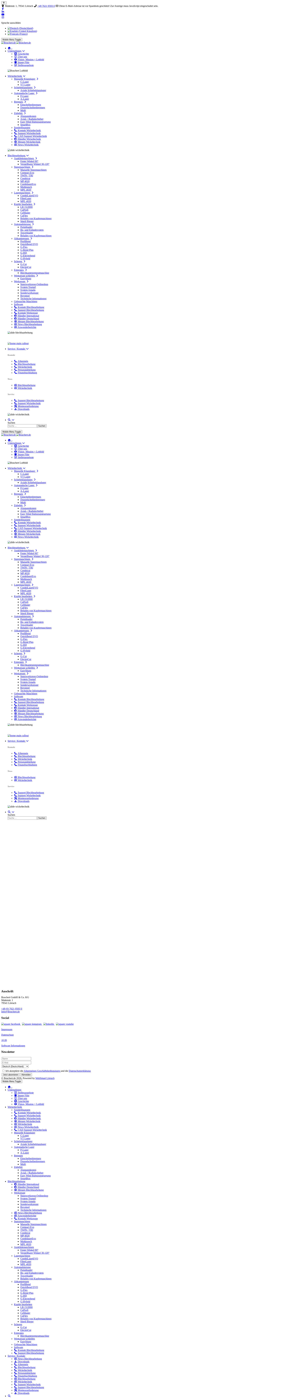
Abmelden (26, 1075)
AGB (4, 1040)
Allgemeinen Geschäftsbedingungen (42, 1071)
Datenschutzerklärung (80, 1071)
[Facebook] (2, 8)
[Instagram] (2, 17)
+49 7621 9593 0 (46, 6)
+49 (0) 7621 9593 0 (11, 1008)
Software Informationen (13, 1045)
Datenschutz (7, 1034)
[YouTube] (2, 14)
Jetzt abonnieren (10, 1075)
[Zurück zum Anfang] (4, 3)
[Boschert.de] (16, 42)
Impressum (6, 1029)
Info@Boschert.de (10, 1011)
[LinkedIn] (2, 11)
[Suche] (11, 420)
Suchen (11, 422)
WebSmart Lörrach (44, 1078)
